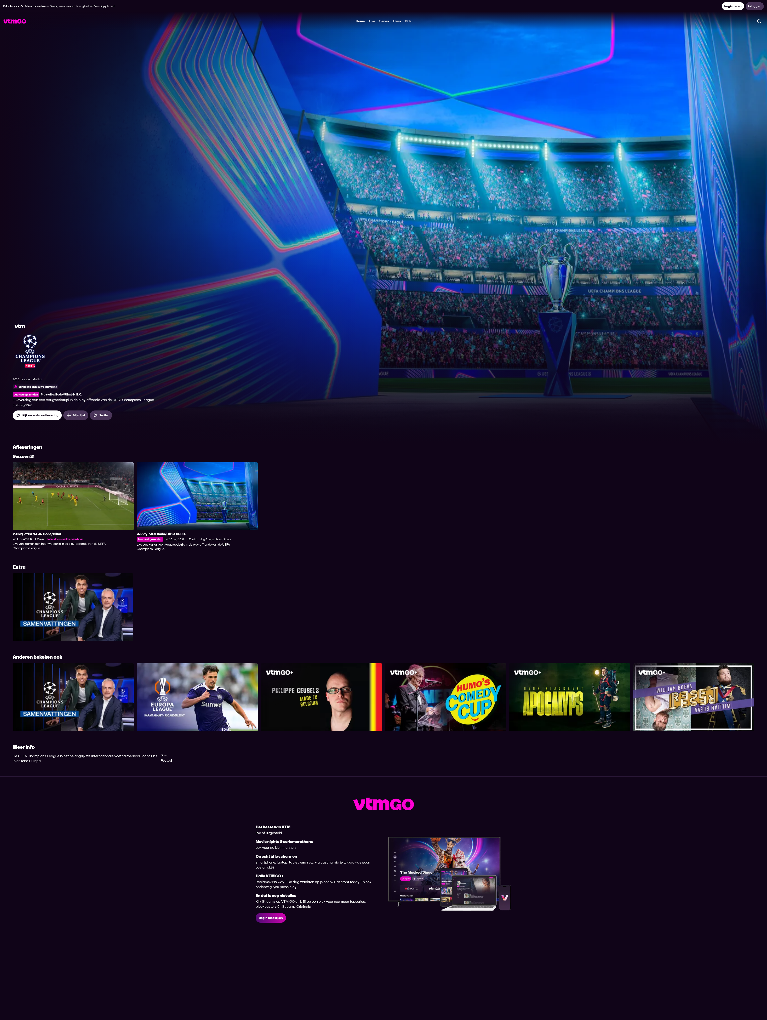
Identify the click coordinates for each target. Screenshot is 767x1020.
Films (397, 21)
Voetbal (166, 760)
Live (372, 21)
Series (384, 21)
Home (360, 21)
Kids (408, 21)
